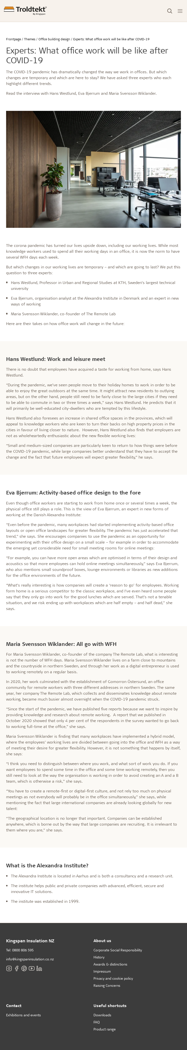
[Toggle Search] (170, 11)
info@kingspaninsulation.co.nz (30, 959)
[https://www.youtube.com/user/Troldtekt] (32, 968)
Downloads (102, 1015)
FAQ (97, 1022)
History (99, 957)
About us (102, 940)
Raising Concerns (107, 985)
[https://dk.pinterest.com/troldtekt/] (24, 968)
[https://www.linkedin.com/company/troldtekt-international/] (39, 968)
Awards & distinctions (110, 964)
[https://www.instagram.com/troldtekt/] (9, 968)
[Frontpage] (25, 11)
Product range (105, 1029)
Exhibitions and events (23, 1015)
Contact (13, 1005)
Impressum (102, 971)
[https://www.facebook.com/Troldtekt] (16, 968)
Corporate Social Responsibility (118, 950)
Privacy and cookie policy (113, 978)
